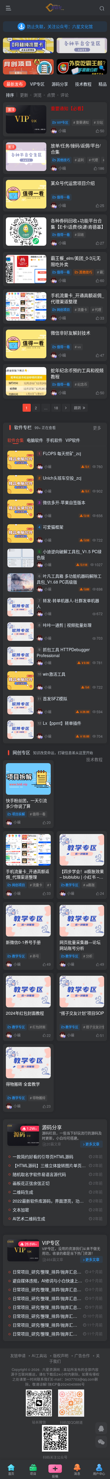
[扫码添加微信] (101, 1442)
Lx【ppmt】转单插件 (62, 723)
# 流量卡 (81, 309)
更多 (97, 428)
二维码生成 (23, 1192)
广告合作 (82, 1355)
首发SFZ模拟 (55, 699)
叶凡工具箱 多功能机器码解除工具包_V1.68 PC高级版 (69, 579)
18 (56, 407)
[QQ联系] (101, 1428)
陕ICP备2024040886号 (66, 1384)
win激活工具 (54, 674)
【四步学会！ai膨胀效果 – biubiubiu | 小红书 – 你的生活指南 (82, 877)
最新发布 (14, 84)
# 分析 (87, 956)
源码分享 (60, 84)
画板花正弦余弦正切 (31, 1183)
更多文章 (92, 1143)
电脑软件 (35, 440)
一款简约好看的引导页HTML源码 (43, 1156)
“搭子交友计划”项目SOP (82, 1013)
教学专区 (71, 884)
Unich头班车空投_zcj (62, 478)
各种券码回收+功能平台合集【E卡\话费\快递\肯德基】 (78, 223)
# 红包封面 (37, 1026)
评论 (64, 95)
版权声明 (60, 1355)
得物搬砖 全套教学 (23, 1084)
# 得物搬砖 (37, 1097)
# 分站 (98, 122)
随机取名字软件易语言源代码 (39, 1174)
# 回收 (79, 234)
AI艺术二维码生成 (29, 1218)
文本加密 (21, 1210)
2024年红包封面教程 (25, 1013)
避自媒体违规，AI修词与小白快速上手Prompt (54, 1280)
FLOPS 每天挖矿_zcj (62, 454)
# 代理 (93, 159)
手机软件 (54, 440)
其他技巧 (63, 159)
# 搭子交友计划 (94, 1026)
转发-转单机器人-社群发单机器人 (68, 604)
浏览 (37, 95)
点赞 (51, 95)
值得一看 (63, 197)
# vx (78, 346)
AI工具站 (39, 1355)
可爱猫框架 (53, 527)
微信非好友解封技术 (70, 333)
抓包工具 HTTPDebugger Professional (63, 653)
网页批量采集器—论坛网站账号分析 (80, 945)
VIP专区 (37, 84)
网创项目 (63, 309)
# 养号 (34, 956)
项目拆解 (18, 814)
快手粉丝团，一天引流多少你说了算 (26, 803)
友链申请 (18, 1355)
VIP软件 (72, 440)
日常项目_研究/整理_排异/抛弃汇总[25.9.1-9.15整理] (61, 1334)
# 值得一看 (37, 814)
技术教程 (83, 84)
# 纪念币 (81, 384)
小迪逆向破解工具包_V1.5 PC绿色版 (69, 555)
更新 (24, 95)
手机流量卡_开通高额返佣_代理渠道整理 (27, 874)
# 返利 (79, 159)
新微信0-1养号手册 (23, 942)
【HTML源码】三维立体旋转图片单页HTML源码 (57, 1165)
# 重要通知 (81, 122)
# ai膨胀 (89, 884)
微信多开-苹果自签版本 (64, 503)
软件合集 (15, 440)
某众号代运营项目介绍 (73, 183)
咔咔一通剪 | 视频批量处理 (67, 625)
